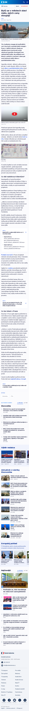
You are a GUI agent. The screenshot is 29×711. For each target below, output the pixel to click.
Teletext (3, 679)
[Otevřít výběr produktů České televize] (27, 2)
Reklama (17, 673)
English (3, 708)
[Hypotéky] (14, 151)
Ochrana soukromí (10, 708)
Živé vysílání (4, 673)
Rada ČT (17, 683)
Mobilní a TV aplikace (6, 692)
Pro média (18, 670)
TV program (4, 670)
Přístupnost (19, 708)
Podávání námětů (19, 689)
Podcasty (3, 683)
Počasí (3, 686)
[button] (14, 113)
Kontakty (17, 695)
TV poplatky (4, 676)
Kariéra (17, 686)
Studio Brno (18, 676)
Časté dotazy (18, 692)
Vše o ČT (3, 695)
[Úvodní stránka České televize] (7, 653)
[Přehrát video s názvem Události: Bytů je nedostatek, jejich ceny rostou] (14, 114)
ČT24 (2, 18)
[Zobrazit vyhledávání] (24, 2)
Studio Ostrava (19, 679)
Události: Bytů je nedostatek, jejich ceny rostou (12, 122)
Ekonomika (5, 396)
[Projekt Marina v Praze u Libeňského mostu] (14, 30)
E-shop (3, 689)
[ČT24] (4, 2)
